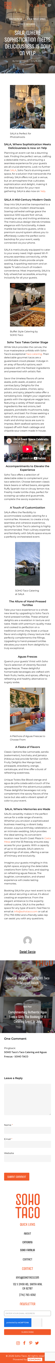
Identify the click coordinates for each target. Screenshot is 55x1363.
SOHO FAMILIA (27, 1250)
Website (9, 1153)
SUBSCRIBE (27, 1332)
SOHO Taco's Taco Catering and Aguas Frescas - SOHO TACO (25, 1054)
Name (8, 1125)
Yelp (42, 191)
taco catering (27, 24)
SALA (13, 170)
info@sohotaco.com (26, 911)
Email (8, 1139)
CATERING (27, 1242)
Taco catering (34, 354)
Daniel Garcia (21, 61)
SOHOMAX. (35, 1359)
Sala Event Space (36, 19)
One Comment (27, 64)
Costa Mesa (15, 19)
